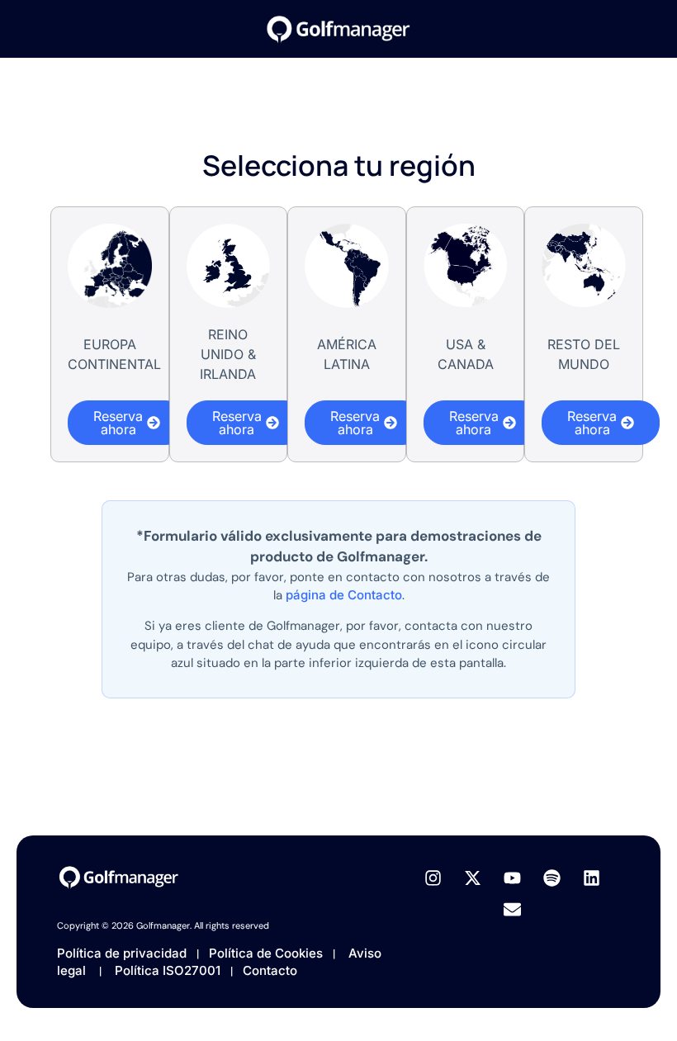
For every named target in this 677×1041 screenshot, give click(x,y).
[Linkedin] (591, 878)
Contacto (270, 970)
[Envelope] (512, 909)
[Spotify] (551, 878)
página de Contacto (344, 595)
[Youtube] (512, 878)
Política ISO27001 (169, 970)
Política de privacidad (122, 953)
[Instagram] (433, 878)
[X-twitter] (473, 878)
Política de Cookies (267, 953)
